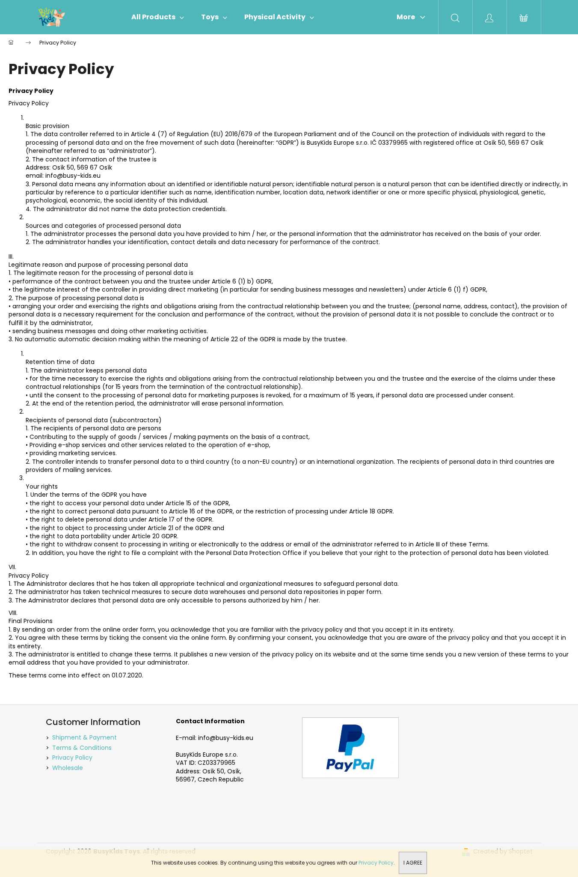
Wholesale (67, 768)
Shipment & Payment (84, 737)
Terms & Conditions (82, 747)
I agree (412, 862)
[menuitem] (158, 17)
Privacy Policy (376, 862)
